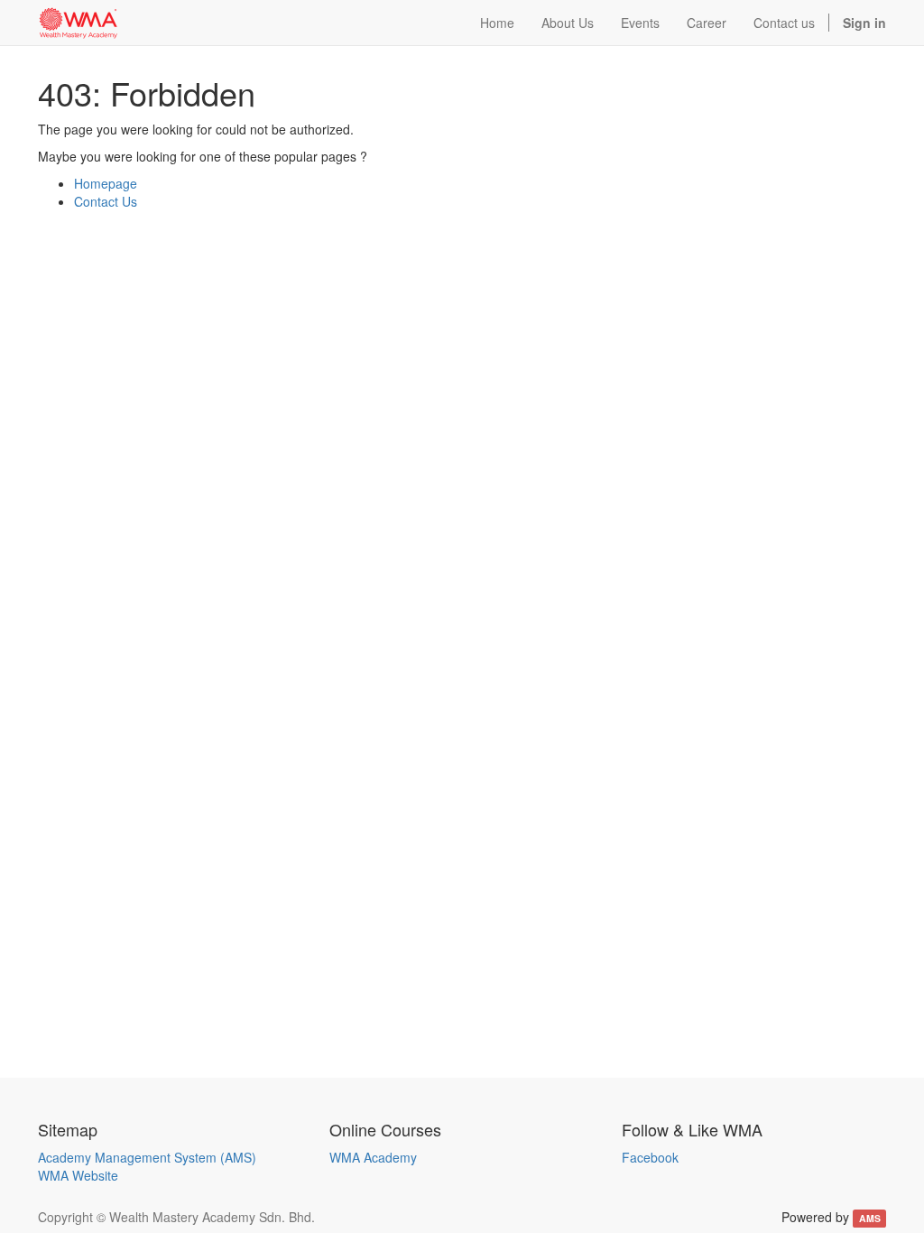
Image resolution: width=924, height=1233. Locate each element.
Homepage (105, 183)
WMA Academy (373, 1157)
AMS (870, 1218)
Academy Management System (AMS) (147, 1157)
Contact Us (105, 201)
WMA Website (78, 1175)
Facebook (650, 1157)
